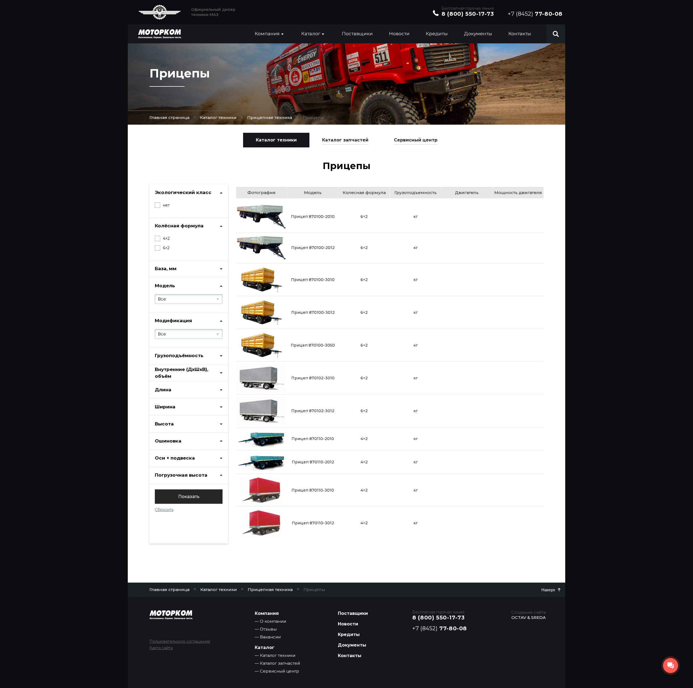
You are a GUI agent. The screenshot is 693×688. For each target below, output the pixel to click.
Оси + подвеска (175, 458)
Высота (164, 424)
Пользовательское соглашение (179, 641)
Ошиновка (168, 441)
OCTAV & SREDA (528, 617)
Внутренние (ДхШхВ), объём (181, 373)
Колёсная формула (179, 225)
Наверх (548, 589)
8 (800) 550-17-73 (468, 14)
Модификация (173, 320)
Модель (165, 285)
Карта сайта (161, 647)
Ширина (165, 406)
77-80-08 (535, 14)
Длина (163, 389)
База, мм (165, 268)
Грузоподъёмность (179, 355)
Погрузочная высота (181, 475)
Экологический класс (183, 192)
